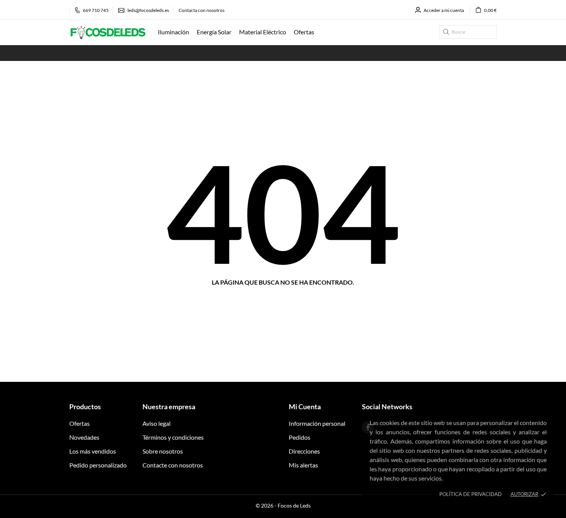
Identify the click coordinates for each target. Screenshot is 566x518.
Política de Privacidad (470, 494)
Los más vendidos (92, 451)
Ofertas (79, 423)
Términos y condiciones (173, 437)
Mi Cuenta (305, 406)
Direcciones (304, 451)
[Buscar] (446, 32)
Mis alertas (303, 465)
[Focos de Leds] (107, 32)
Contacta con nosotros (201, 10)
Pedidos (299, 437)
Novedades (84, 437)
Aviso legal (156, 423)
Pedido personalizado (98, 465)
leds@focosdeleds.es (148, 10)
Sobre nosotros (162, 451)
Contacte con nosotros (172, 465)
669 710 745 (96, 10)
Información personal (317, 423)
